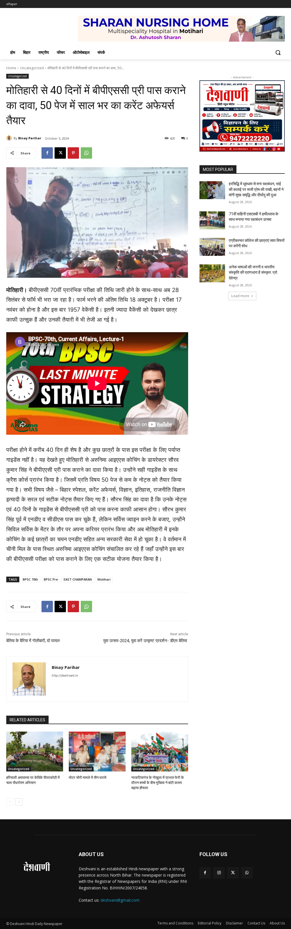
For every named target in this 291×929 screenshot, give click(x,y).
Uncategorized (32, 68)
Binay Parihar (29, 138)
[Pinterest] (73, 153)
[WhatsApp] (86, 153)
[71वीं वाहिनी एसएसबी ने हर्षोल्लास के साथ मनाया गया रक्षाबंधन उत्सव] (212, 220)
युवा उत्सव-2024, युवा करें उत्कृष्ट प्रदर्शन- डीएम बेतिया (145, 640)
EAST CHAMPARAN (78, 579)
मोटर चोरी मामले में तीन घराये (87, 777)
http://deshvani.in (65, 675)
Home (11, 68)
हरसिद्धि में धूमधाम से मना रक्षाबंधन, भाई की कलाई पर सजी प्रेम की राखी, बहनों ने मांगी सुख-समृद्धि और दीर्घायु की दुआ (256, 189)
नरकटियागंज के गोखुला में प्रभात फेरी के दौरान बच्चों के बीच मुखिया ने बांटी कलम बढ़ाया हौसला (157, 782)
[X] (60, 153)
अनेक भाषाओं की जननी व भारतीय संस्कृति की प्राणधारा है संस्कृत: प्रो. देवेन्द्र (253, 272)
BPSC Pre (51, 579)
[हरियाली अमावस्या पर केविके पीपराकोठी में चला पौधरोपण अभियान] (34, 751)
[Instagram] (219, 872)
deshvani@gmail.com (120, 900)
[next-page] (18, 802)
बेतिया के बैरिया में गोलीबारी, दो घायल (33, 640)
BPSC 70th (30, 579)
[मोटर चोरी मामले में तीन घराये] (97, 751)
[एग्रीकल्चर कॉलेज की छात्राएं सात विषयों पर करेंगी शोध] (212, 247)
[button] (278, 52)
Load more (240, 295)
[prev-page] (9, 802)
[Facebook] (47, 153)
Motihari (104, 579)
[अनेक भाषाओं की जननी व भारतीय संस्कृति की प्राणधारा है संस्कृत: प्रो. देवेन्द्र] (212, 273)
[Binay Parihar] (10, 138)
